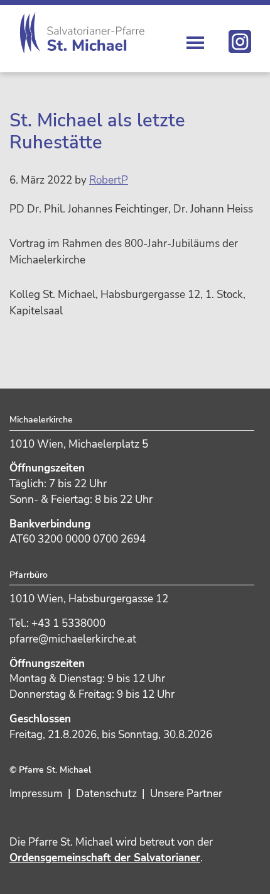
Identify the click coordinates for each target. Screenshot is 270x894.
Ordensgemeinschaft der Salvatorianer (104, 858)
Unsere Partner (186, 793)
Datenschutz (106, 793)
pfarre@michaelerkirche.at (72, 639)
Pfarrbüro (28, 575)
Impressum (36, 793)
